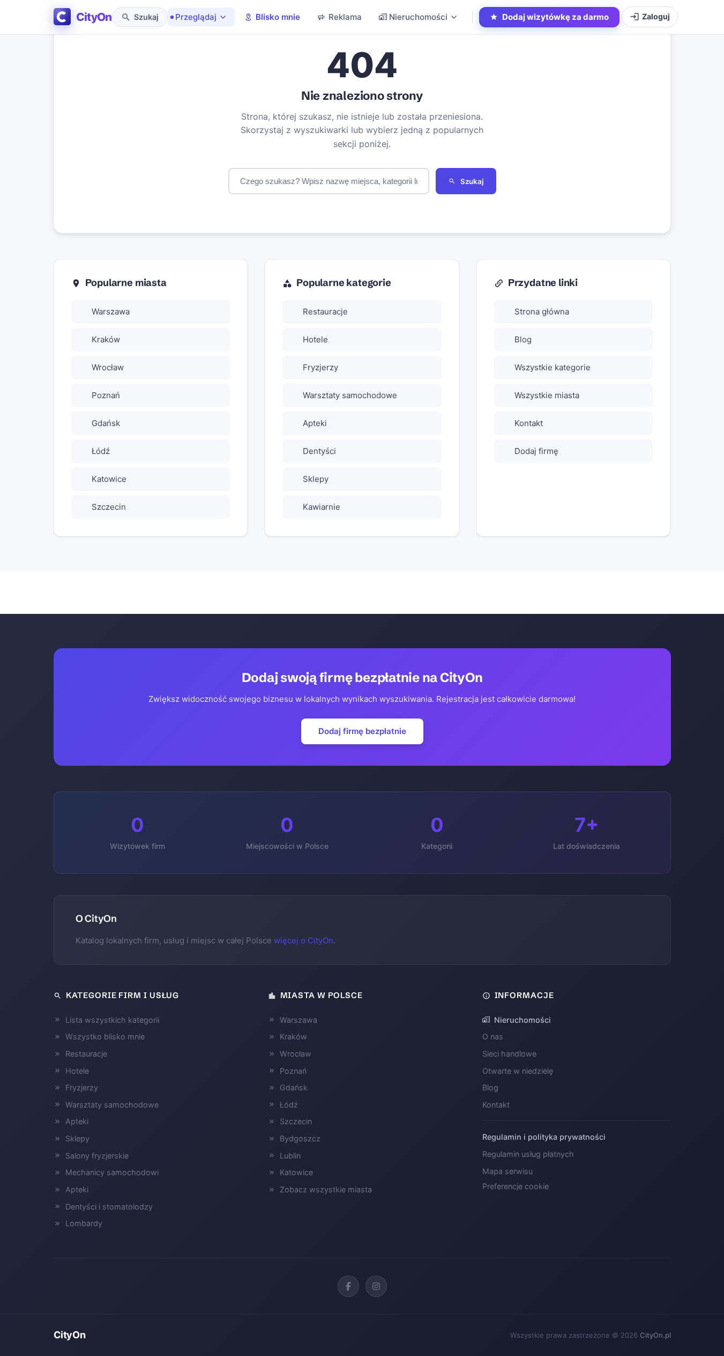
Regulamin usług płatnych (528, 1154)
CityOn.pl (655, 1335)
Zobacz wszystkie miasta (326, 1189)
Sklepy (316, 479)
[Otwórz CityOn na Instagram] (376, 1286)
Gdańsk (106, 423)
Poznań (106, 395)
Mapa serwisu (507, 1171)
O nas (492, 1036)
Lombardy (83, 1223)
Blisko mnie (278, 17)
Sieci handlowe (509, 1053)
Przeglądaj (196, 17)
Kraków (106, 339)
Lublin (290, 1155)
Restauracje (325, 311)
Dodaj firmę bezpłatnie (362, 731)
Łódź (101, 451)
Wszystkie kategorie (552, 367)
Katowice (109, 479)
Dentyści (319, 451)
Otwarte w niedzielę (517, 1070)
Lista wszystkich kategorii (112, 1019)
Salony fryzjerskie (97, 1155)
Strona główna (541, 311)
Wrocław (108, 367)
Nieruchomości (418, 17)
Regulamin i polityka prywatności (544, 1136)
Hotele (315, 339)
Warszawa (111, 311)
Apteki (315, 423)
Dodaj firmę (536, 451)
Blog (523, 339)
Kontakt (528, 423)
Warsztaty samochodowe (350, 395)
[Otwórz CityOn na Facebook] (348, 1286)
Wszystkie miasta (546, 395)
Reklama (345, 17)
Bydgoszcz (300, 1138)
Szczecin (109, 507)
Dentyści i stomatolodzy (109, 1206)
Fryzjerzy (320, 367)
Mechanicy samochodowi (112, 1172)
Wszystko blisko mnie (105, 1036)
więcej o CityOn (303, 940)
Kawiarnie (321, 507)
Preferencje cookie (515, 1186)
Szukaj (471, 181)
